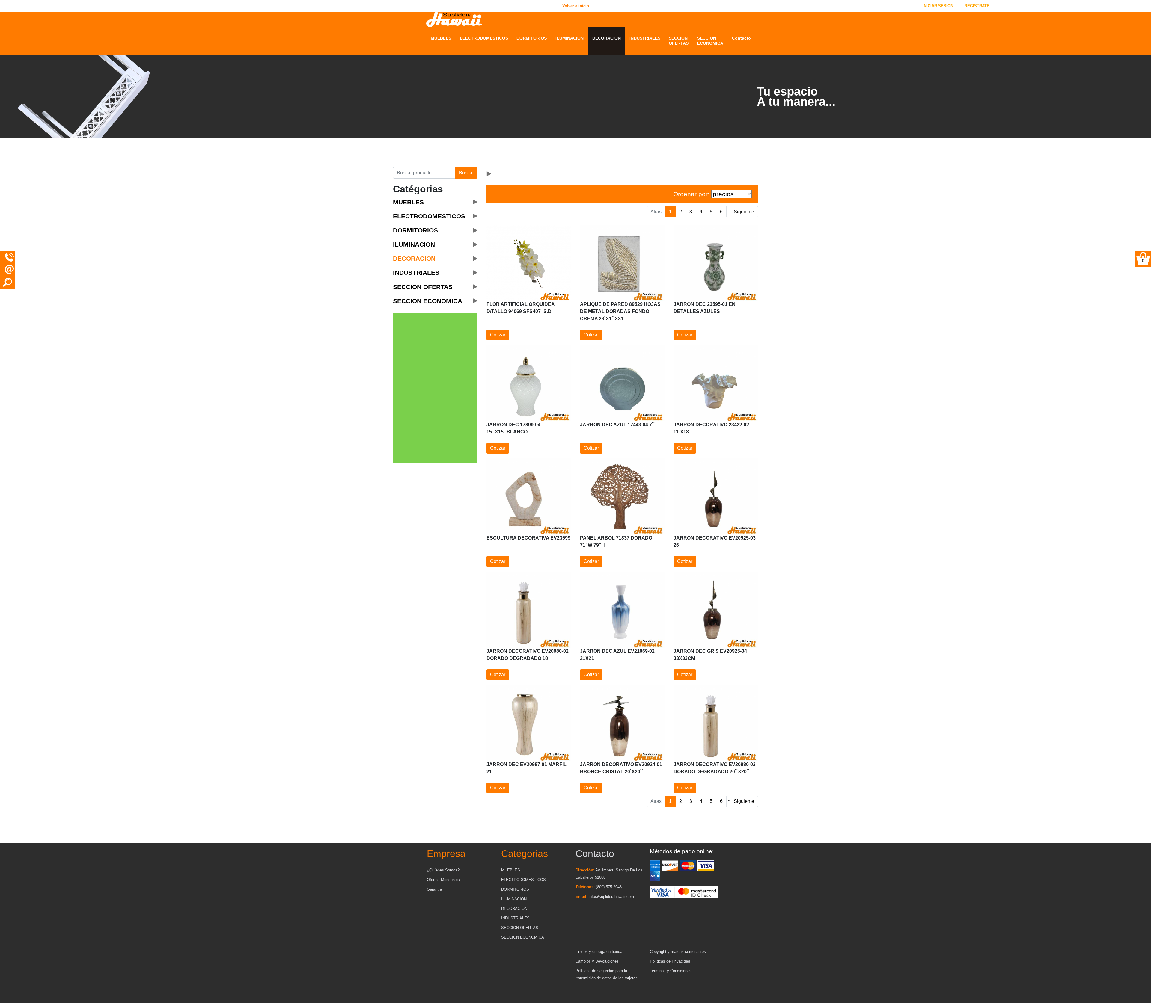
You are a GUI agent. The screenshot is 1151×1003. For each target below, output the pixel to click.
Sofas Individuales (450, 152)
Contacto (741, 38)
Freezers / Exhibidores (482, 152)
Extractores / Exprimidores (473, 142)
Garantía (434, 889)
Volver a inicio (195, 6)
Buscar (466, 172)
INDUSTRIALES (644, 38)
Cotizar (497, 334)
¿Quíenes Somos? (443, 870)
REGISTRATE (977, 6)
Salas (436, 145)
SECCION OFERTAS (679, 41)
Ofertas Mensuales (443, 879)
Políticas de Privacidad (670, 961)
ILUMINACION (569, 38)
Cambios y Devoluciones (597, 961)
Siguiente (744, 211)
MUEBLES (441, 38)
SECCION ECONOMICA (710, 41)
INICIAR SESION (938, 6)
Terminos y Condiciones (670, 971)
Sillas (436, 160)
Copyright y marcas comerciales (678, 951)
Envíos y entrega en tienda (599, 951)
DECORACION (606, 38)
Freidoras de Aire (477, 160)
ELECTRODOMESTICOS (484, 38)
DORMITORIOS (531, 38)
